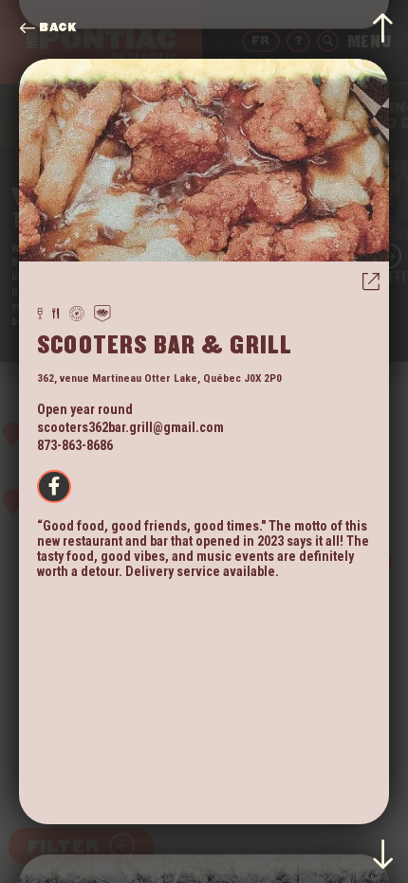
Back (57, 28)
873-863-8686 (75, 445)
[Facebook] (54, 487)
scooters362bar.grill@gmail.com (130, 427)
